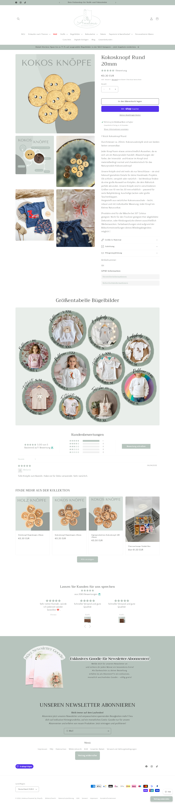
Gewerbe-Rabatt (97, 749)
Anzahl (104, 84)
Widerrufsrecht (75, 749)
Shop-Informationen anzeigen (116, 129)
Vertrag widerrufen (87, 755)
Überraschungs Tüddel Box (139, 546)
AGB (86, 749)
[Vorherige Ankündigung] (59, 2)
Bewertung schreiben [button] (136, 446)
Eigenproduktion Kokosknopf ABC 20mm (105, 536)
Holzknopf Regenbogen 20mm (30, 535)
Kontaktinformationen (108, 798)
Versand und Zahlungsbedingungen (122, 749)
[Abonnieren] (108, 731)
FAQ (51, 749)
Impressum (42, 749)
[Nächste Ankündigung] (115, 2)
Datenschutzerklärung (66, 798)
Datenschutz (61, 749)
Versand (115, 79)
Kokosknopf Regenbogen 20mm (68, 535)
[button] (18, 19)
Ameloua (25, 798)
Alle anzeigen (87, 559)
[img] (24, 466)
